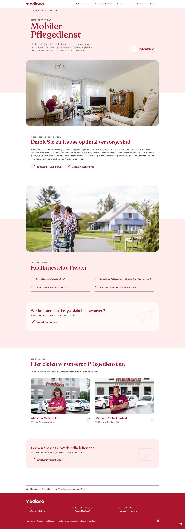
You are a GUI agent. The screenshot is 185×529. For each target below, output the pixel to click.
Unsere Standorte (126, 508)
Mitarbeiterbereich (87, 521)
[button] (179, 523)
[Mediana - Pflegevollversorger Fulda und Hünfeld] (35, 4)
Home (26, 10)
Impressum (30, 521)
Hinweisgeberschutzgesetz (67, 521)
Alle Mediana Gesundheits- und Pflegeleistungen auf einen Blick (57, 489)
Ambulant (50, 10)
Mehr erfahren (142, 47)
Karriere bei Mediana (128, 511)
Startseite (34, 508)
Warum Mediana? (82, 511)
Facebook (158, 521)
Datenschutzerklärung (45, 521)
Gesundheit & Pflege (37, 10)
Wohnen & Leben (37, 511)
